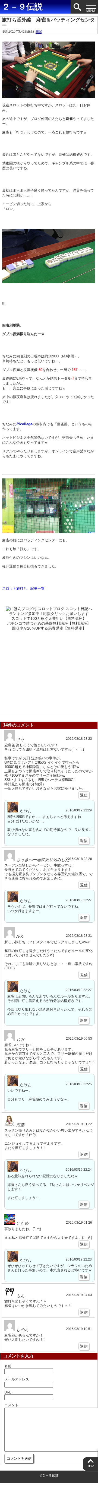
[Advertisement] (48, 672)
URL (7, 1392)
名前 (7, 1366)
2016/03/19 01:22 (79, 1124)
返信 (84, 795)
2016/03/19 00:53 (79, 1038)
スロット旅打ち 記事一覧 (23, 588)
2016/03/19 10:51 (79, 1329)
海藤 (20, 1124)
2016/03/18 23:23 (79, 738)
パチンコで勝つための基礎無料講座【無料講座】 (49, 623)
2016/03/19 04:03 (79, 1295)
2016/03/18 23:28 (79, 859)
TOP (90, 1466)
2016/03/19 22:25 (79, 1084)
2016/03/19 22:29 (79, 810)
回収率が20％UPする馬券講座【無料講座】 (49, 628)
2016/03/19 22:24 (79, 1169)
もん (20, 1295)
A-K (19, 936)
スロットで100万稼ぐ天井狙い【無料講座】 (48, 618)
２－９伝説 (22, 6)
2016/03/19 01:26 (79, 1222)
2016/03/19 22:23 (79, 1259)
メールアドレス (16, 1379)
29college (24, 424)
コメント (11, 1405)
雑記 (39, 31)
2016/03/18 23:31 (79, 935)
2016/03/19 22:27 (79, 900)
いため (22, 1223)
